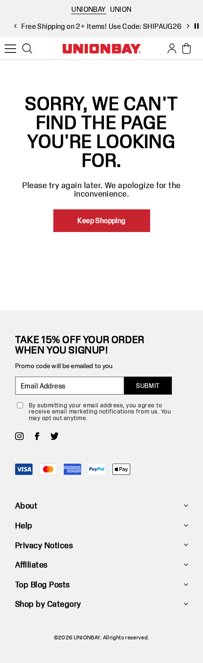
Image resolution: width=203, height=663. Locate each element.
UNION (121, 9)
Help (24, 525)
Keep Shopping (101, 220)
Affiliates (31, 564)
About (26, 505)
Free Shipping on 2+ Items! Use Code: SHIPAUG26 (101, 26)
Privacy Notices (44, 545)
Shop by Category (48, 603)
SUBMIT (148, 385)
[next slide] (188, 26)
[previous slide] (15, 26)
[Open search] (27, 48)
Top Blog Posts (42, 584)
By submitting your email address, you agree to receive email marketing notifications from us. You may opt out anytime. (100, 411)
